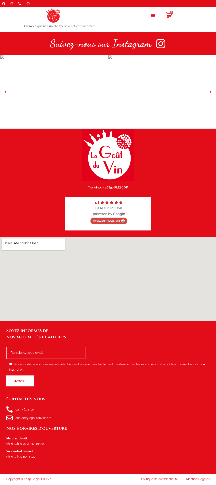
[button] (152, 15)
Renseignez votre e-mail (25, 345)
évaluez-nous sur (106, 220)
